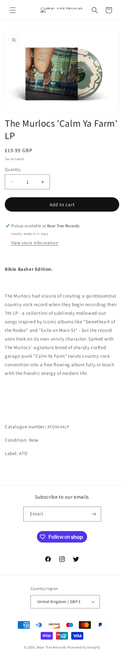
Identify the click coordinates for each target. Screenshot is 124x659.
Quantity (13, 169)
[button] (13, 10)
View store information (34, 243)
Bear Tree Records (51, 647)
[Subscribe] (94, 514)
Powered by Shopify (83, 647)
